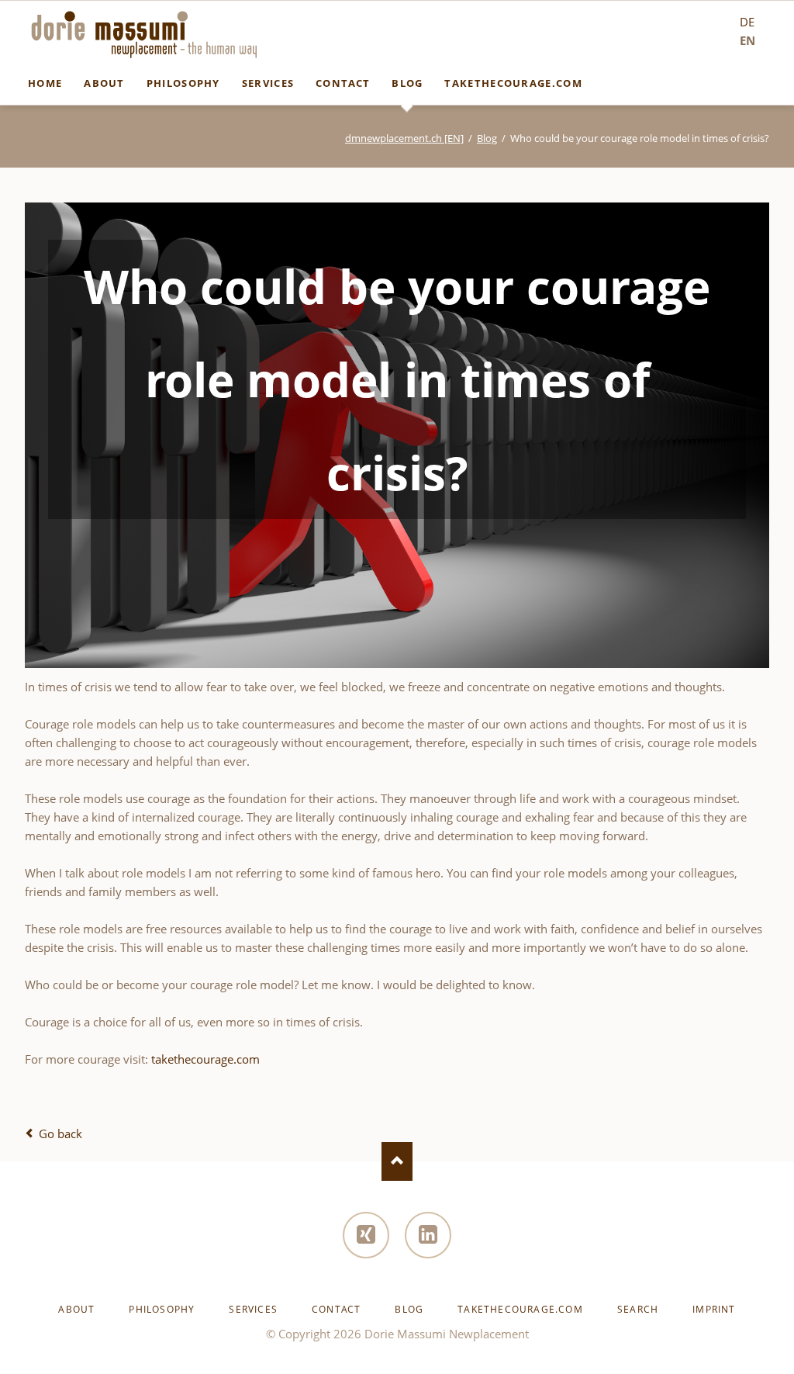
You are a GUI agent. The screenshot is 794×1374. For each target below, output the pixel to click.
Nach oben (397, 1161)
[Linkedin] (428, 1235)
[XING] (366, 1235)
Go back (60, 1133)
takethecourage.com (205, 1059)
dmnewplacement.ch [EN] (404, 138)
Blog (487, 138)
